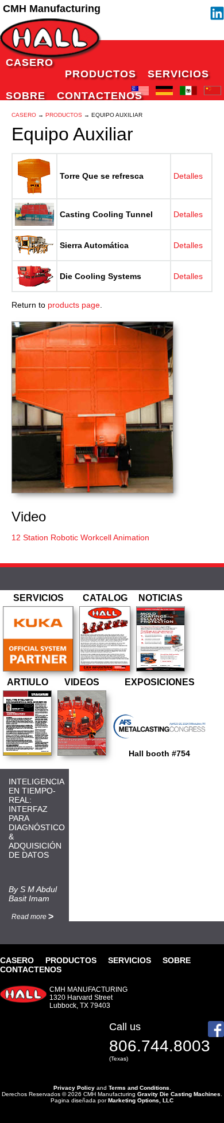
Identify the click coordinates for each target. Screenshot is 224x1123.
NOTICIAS (160, 598)
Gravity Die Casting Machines (179, 1094)
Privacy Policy (74, 1088)
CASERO (29, 62)
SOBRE (25, 95)
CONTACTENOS (99, 95)
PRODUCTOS (100, 74)
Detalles (188, 175)
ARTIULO (27, 682)
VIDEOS (81, 682)
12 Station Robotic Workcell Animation (80, 537)
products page (74, 304)
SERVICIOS (178, 74)
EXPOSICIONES (160, 682)
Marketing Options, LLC (140, 1100)
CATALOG (105, 598)
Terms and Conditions (139, 1088)
